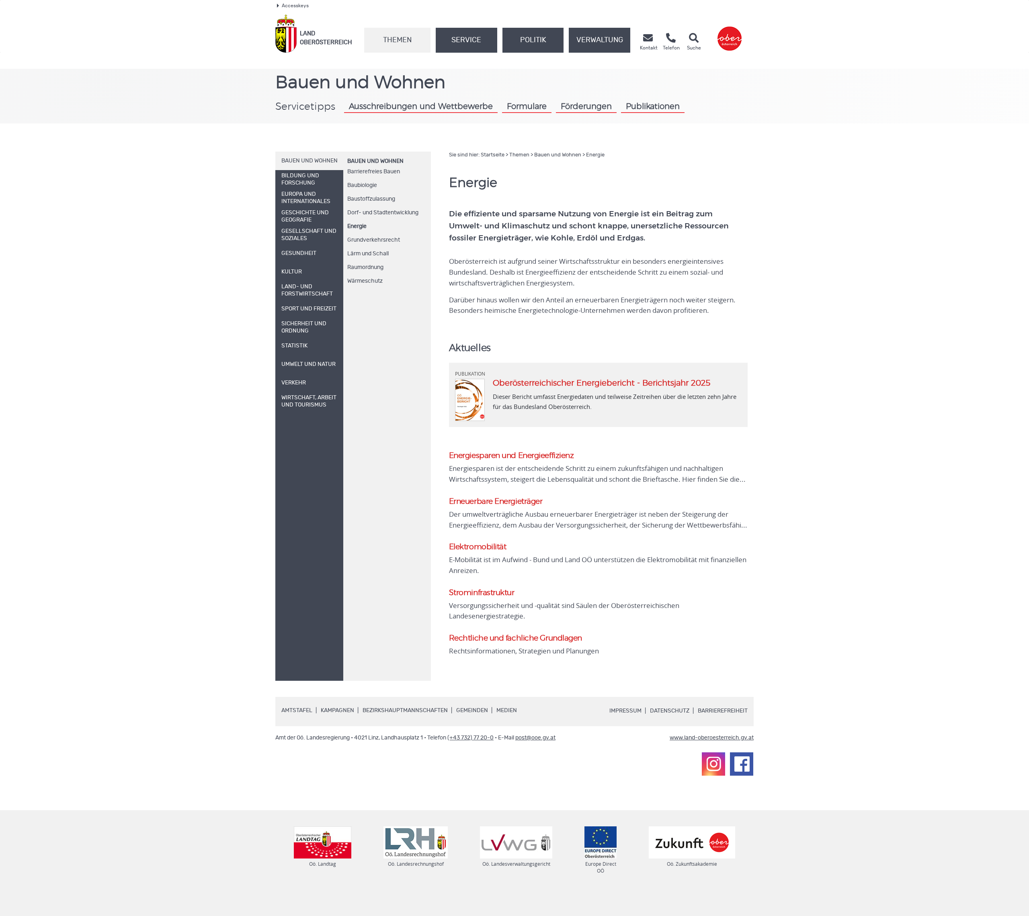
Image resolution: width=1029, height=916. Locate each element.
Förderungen (586, 107)
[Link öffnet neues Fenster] (729, 33)
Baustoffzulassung (371, 199)
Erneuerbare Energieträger (496, 501)
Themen (397, 40)
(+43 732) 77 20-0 (470, 738)
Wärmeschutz (365, 281)
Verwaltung (599, 40)
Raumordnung (365, 267)
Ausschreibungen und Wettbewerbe (421, 107)
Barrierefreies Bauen (373, 172)
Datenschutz (669, 711)
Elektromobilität (477, 547)
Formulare (527, 107)
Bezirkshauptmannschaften (405, 710)
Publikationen (653, 107)
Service (466, 40)
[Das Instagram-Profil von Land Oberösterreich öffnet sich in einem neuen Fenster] (713, 764)
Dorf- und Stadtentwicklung (382, 213)
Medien (506, 710)
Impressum (625, 711)
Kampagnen (337, 710)
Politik (533, 40)
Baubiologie (362, 185)
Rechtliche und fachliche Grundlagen (515, 638)
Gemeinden (472, 710)
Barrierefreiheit (723, 711)
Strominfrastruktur (481, 593)
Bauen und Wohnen (375, 161)
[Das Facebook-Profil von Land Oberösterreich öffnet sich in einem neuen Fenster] (742, 764)
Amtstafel (296, 710)
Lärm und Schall (368, 254)
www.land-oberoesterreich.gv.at (712, 738)
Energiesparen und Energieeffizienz (511, 456)
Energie (357, 226)
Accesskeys (295, 5)
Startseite (492, 155)
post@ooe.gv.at (535, 738)
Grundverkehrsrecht (373, 240)
